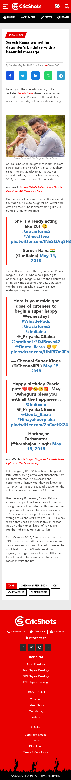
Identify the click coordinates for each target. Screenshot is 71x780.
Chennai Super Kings (34, 585)
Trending (36, 699)
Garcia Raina (16, 592)
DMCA (35, 740)
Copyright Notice (35, 735)
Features (36, 717)
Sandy (12, 65)
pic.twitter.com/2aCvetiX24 (39, 425)
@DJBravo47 (47, 342)
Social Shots (16, 35)
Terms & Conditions (35, 752)
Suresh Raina (39, 592)
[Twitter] (31, 647)
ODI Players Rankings (36, 676)
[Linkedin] (48, 647)
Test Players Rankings (36, 670)
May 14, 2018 (44, 258)
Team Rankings (36, 664)
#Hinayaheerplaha (36, 420)
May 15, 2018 (45, 368)
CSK (55, 585)
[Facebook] (23, 647)
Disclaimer (35, 746)
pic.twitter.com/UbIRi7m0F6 (40, 352)
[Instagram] (39, 647)
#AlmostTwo (36, 236)
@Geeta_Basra (30, 347)
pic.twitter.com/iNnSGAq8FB (41, 242)
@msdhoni (22, 342)
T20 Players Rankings (36, 682)
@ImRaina (36, 332)
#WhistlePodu (36, 321)
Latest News (36, 705)
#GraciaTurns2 (36, 231)
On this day (36, 711)
